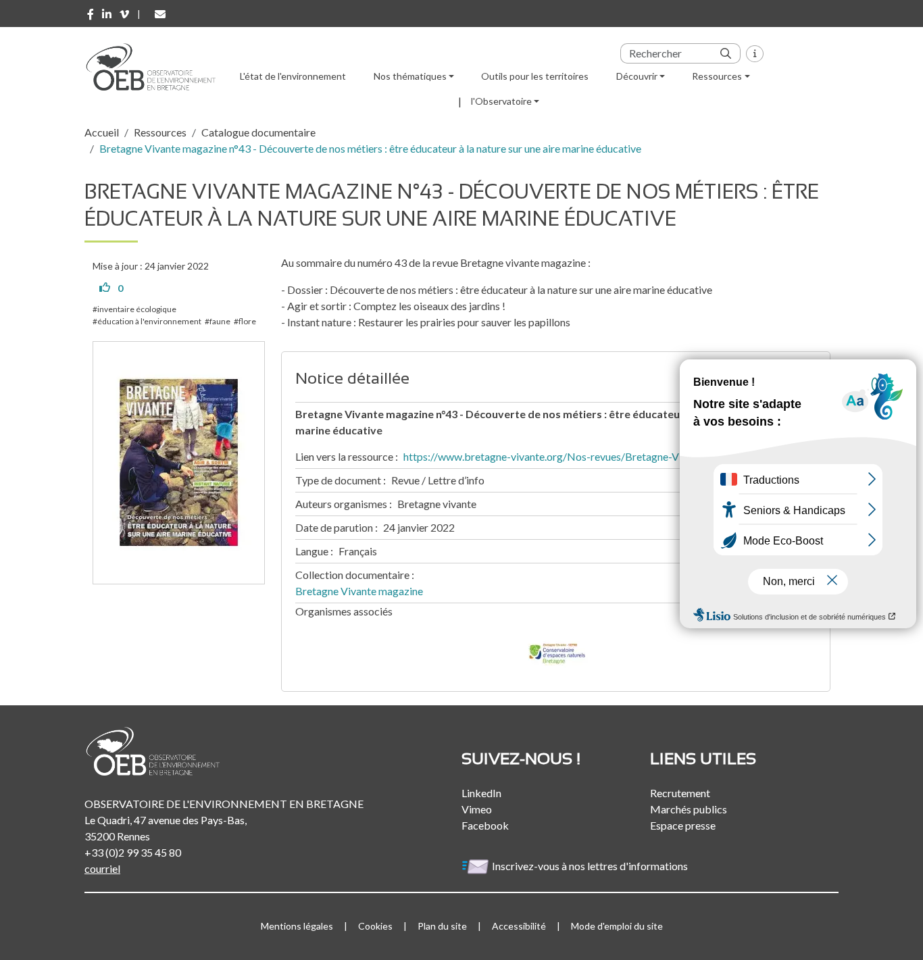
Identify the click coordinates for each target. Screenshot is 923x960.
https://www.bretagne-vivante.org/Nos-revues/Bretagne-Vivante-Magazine (580, 456)
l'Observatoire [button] (501, 101)
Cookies (375, 926)
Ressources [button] (717, 76)
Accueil (101, 132)
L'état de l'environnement (293, 76)
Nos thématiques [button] (410, 76)
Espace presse (683, 825)
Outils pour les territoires (535, 76)
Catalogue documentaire (258, 132)
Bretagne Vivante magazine (359, 590)
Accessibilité (519, 926)
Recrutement (680, 792)
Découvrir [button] (636, 76)
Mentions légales (297, 926)
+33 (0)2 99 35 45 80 (132, 852)
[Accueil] (155, 67)
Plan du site (442, 926)
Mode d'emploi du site (617, 926)
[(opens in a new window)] (90, 14)
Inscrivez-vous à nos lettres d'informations (591, 865)
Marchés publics (688, 809)
